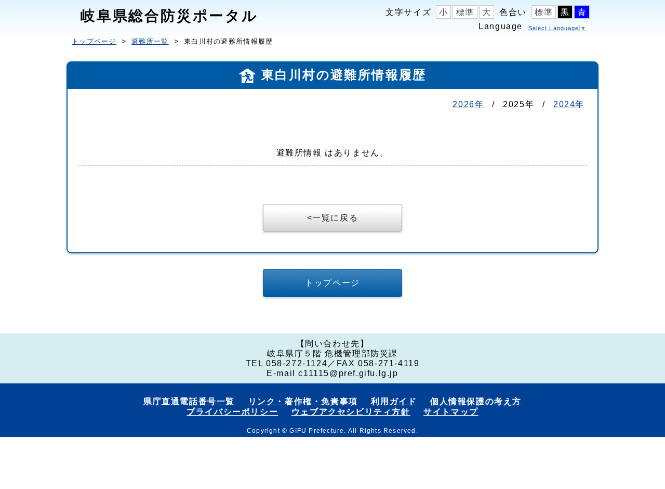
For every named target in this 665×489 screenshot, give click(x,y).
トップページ (94, 41)
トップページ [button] (332, 282)
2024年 (568, 104)
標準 (465, 12)
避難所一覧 (150, 41)
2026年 (468, 104)
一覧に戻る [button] (335, 217)
